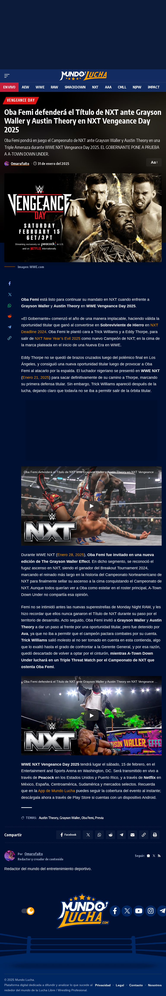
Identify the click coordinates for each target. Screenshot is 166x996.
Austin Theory (48, 818)
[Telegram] (9, 327)
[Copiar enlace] (9, 338)
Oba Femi (87, 818)
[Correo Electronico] (132, 834)
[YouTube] (138, 910)
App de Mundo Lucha (56, 791)
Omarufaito (20, 163)
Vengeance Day (21, 100)
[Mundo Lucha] (83, 75)
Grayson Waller (70, 818)
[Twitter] (9, 294)
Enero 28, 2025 (70, 555)
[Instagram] (150, 910)
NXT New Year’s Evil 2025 (57, 338)
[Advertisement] (83, 33)
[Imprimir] (155, 834)
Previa (99, 818)
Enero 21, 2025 (35, 377)
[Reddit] (9, 316)
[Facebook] (9, 283)
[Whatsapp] (9, 305)
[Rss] (159, 856)
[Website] (148, 856)
